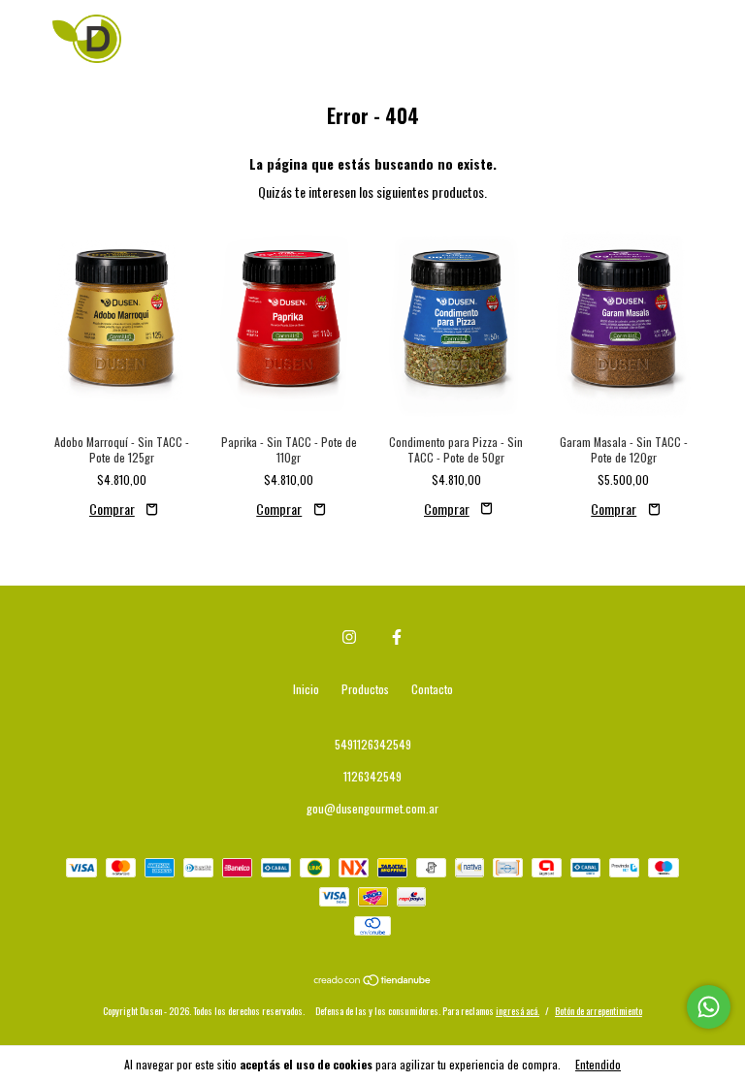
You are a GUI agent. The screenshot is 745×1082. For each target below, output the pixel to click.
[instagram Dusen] (349, 636)
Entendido (598, 1064)
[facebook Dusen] (397, 636)
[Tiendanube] (373, 981)
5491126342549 (373, 744)
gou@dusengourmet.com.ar (372, 808)
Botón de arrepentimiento (598, 1010)
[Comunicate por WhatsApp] (708, 1007)
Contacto (432, 689)
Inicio (306, 689)
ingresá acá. (517, 1010)
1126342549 (372, 776)
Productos (365, 689)
